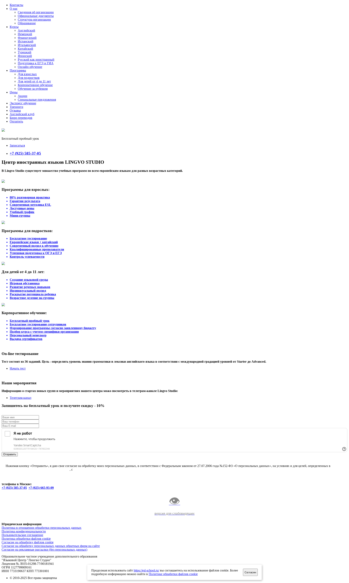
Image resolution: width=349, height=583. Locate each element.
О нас (14, 8)
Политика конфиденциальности (24, 531)
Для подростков (29, 77)
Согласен (250, 572)
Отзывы (15, 110)
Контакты (16, 5)
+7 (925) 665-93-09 (41, 487)
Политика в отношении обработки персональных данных (41, 527)
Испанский (25, 41)
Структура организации (34, 19)
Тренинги (16, 107)
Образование (27, 23)
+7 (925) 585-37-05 (25, 153)
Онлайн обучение (30, 67)
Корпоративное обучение (35, 85)
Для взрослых (27, 74)
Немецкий (25, 34)
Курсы (14, 27)
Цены (14, 92)
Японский (25, 56)
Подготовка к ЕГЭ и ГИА (36, 63)
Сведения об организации (36, 12)
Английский (26, 30)
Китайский (25, 48)
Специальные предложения (37, 99)
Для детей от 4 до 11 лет (34, 81)
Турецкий (24, 52)
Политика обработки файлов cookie (26, 538)
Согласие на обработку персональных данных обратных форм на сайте (51, 546)
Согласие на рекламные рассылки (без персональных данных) (44, 549)
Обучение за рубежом (33, 88)
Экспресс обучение (23, 103)
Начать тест (18, 368)
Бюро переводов (21, 117)
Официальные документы (36, 16)
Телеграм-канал (20, 397)
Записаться (17, 145)
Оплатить (16, 121)
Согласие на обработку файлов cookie (28, 542)
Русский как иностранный (36, 59)
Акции (22, 96)
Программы (18, 70)
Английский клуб (22, 114)
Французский (27, 37)
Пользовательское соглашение (22, 535)
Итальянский (27, 45)
